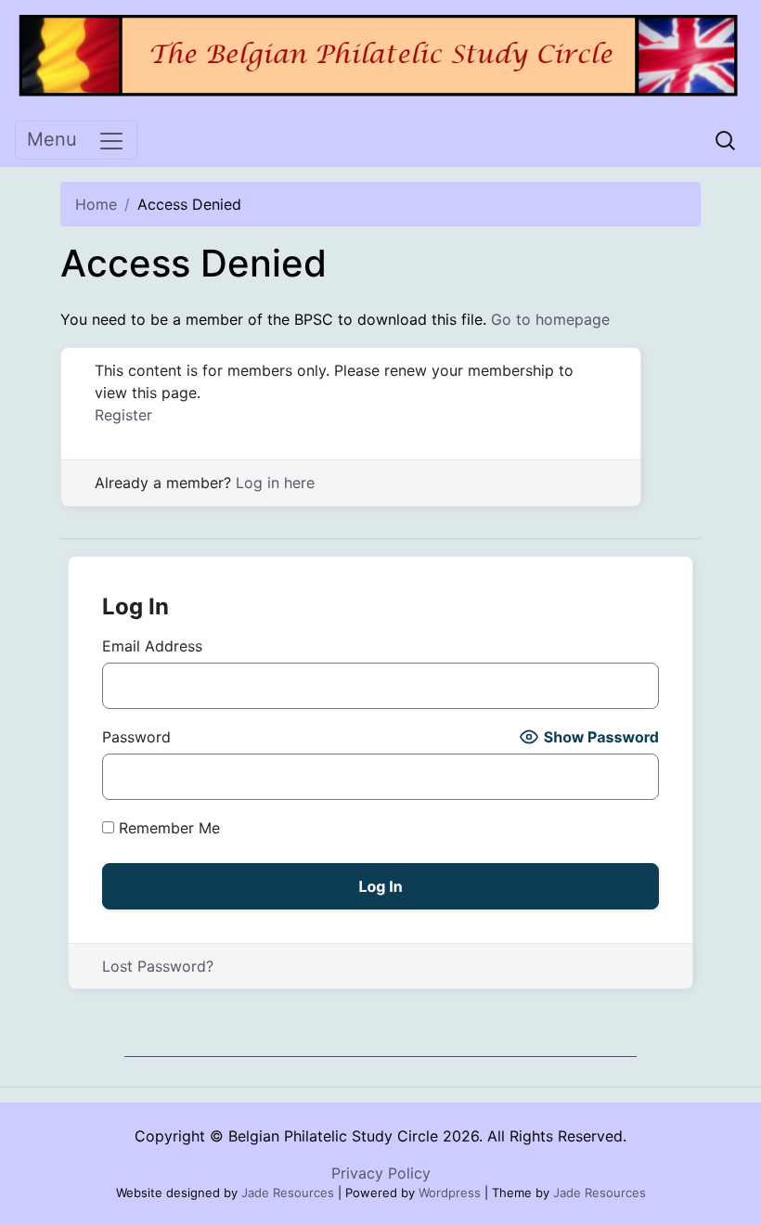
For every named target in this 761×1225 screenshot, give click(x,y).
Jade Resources (287, 1192)
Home (96, 204)
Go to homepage (550, 319)
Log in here (275, 482)
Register (123, 415)
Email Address (152, 646)
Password (136, 737)
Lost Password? (157, 966)
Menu (52, 139)
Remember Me (167, 828)
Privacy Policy (381, 1173)
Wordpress (450, 1192)
